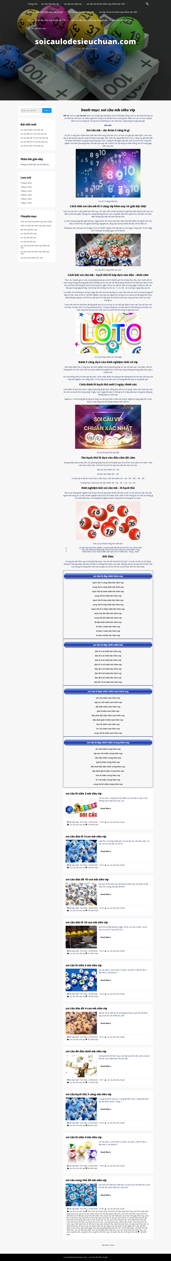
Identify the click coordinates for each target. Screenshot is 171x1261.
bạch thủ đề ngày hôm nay (133, 1216)
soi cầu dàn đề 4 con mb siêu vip (86, 1008)
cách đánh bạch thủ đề (136, 1220)
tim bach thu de (116, 1232)
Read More (106, 808)
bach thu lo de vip (109, 1218)
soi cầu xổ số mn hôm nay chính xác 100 (106, 4)
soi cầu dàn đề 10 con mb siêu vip (87, 879)
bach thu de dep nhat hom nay (120, 1211)
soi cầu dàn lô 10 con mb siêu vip (87, 922)
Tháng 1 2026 (26, 203)
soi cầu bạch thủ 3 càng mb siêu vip (88, 1094)
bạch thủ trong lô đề (118, 1220)
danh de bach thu (121, 1224)
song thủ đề (86, 1232)
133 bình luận (93, 824)
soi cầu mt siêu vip (72, 4)
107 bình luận (93, 953)
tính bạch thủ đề (130, 1232)
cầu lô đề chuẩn (125, 1222)
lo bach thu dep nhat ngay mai (83, 1228)
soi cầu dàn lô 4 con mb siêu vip (86, 836)
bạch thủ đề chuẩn (86, 1214)
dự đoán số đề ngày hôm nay (127, 1226)
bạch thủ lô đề (141, 1218)
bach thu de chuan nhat (97, 1211)
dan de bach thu (106, 1224)
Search (47, 110)
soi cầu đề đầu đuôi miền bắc (104, 1230)
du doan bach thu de (137, 1224)
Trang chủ (32, 4)
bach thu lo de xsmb (126, 1218)
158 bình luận (93, 910)
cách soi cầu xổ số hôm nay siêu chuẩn (89, 20)
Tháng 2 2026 (26, 199)
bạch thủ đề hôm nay (130, 1214)
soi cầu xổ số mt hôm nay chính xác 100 (118, 12)
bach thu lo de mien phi (91, 1218)
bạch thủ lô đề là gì (74, 1220)
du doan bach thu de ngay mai (101, 1226)
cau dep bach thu (111, 1222)
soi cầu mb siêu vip (50, 4)
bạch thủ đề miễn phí (113, 1216)
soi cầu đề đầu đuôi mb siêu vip (86, 1051)
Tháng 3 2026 (26, 195)
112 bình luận (93, 1082)
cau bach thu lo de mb (94, 1222)
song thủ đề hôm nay (100, 1232)
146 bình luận (93, 996)
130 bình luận (93, 867)
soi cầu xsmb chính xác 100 (81, 12)
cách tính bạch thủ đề (75, 1222)
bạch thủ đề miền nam (94, 1216)
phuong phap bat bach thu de (109, 1228)
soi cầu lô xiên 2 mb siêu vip (84, 793)
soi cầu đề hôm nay (37, 28)
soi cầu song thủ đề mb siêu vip (86, 1180)
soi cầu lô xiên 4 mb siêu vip (84, 1137)
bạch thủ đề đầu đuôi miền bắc (108, 1214)
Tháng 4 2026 (26, 191)
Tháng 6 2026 (26, 183)
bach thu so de (89, 1220)
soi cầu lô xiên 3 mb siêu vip (84, 965)
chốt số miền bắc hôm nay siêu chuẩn (45, 12)
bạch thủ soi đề (102, 1220)
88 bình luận (92, 1125)
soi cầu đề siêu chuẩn (116, 822)
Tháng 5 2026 (26, 187)
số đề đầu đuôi (128, 1228)
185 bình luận (93, 1039)
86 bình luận (92, 1168)
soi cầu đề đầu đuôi (83, 1230)
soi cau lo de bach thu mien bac (130, 1230)
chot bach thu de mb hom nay (87, 1224)
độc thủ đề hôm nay (122, 20)
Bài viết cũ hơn (108, 1245)
